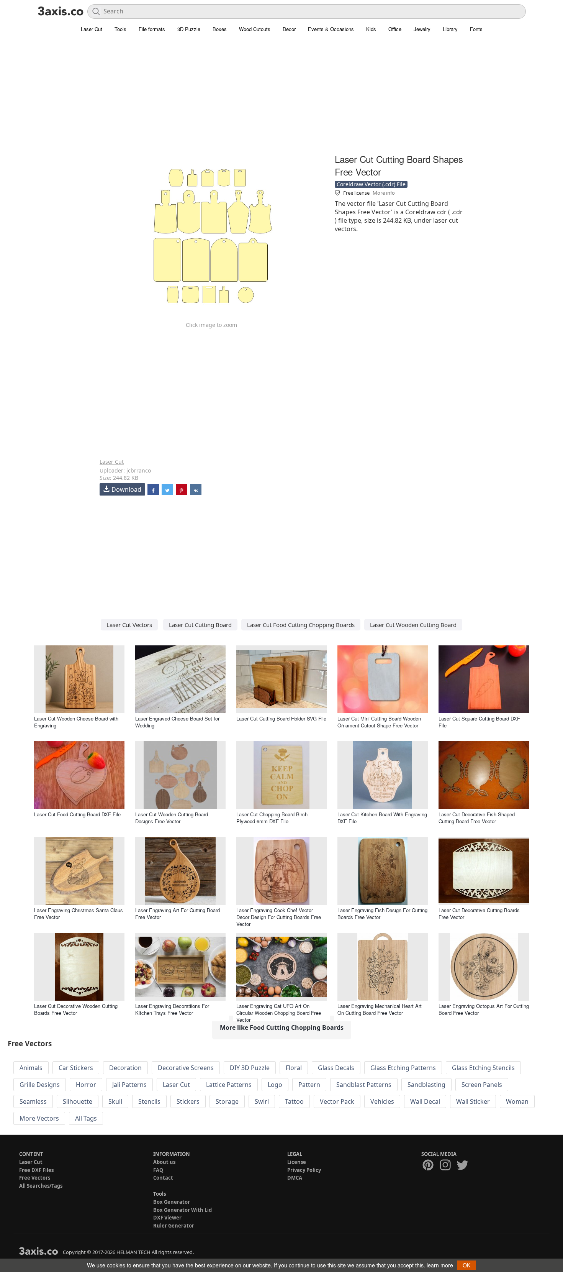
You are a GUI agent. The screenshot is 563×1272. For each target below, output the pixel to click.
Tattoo (294, 1101)
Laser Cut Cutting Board (200, 625)
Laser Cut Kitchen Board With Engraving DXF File (382, 818)
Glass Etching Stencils (483, 1068)
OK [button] (466, 1265)
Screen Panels (482, 1084)
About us (164, 1162)
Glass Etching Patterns (403, 1068)
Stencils (149, 1101)
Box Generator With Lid (182, 1209)
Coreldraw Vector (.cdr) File (371, 184)
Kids (371, 29)
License (296, 1162)
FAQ (158, 1170)
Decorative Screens (186, 1068)
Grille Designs (40, 1084)
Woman (517, 1101)
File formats (152, 29)
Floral (294, 1068)
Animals (31, 1068)
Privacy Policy (304, 1170)
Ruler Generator (173, 1225)
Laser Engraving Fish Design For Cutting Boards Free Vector (382, 913)
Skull (115, 1101)
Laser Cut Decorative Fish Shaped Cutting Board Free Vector (477, 818)
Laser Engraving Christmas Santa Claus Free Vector (78, 913)
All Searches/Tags (40, 1185)
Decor (289, 29)
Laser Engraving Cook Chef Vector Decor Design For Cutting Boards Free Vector (278, 916)
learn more (440, 1265)
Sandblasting (426, 1084)
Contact (163, 1177)
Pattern (309, 1084)
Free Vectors (34, 1177)
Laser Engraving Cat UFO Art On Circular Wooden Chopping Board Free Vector (278, 1012)
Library (450, 29)
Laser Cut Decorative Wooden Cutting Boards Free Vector (76, 1009)
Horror (86, 1084)
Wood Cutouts (254, 29)
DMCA (294, 1177)
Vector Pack (337, 1101)
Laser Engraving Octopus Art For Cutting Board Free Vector (484, 1009)
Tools (120, 29)
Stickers (188, 1101)
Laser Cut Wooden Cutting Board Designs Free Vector (171, 818)
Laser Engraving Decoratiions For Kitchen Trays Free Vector (172, 1009)
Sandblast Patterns (363, 1084)
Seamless (33, 1101)
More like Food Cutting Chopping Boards (282, 1027)
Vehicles (382, 1101)
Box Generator (171, 1201)
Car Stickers (76, 1068)
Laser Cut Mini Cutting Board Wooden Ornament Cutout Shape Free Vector (379, 722)
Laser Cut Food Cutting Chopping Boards (301, 625)
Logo (275, 1084)
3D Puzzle (188, 29)
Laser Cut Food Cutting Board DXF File (77, 814)
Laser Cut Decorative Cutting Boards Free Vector (479, 913)
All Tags (86, 1118)
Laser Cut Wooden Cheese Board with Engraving (76, 722)
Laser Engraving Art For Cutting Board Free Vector (177, 913)
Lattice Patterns (229, 1084)
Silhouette (77, 1101)
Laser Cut (91, 29)
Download (126, 489)
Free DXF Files (36, 1170)
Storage (227, 1101)
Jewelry (422, 29)
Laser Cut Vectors (129, 625)
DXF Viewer (167, 1217)
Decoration (125, 1068)
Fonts (476, 29)
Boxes (220, 29)
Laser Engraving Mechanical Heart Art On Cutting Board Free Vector (379, 1009)
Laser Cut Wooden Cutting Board (413, 625)
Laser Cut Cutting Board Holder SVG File (281, 718)
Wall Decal (425, 1101)
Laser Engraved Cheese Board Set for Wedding (177, 722)
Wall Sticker (473, 1101)
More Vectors (39, 1118)
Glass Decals (336, 1068)
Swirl (262, 1101)
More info (384, 192)
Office (394, 29)
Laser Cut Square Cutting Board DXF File (479, 722)
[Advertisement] (281, 97)
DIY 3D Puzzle (250, 1068)
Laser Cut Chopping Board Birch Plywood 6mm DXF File (272, 818)
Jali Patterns (129, 1084)
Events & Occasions (331, 29)
